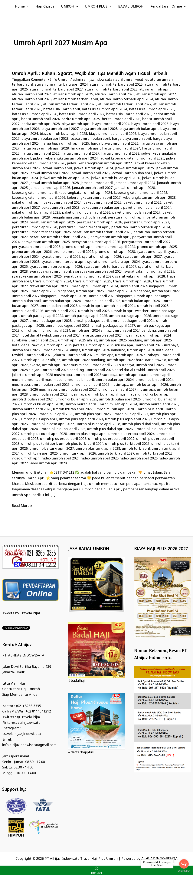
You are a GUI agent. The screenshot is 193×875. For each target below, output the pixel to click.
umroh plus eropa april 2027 (111, 439)
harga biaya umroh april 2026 (114, 143)
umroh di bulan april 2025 (76, 399)
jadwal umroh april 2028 (90, 173)
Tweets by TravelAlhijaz (21, 613)
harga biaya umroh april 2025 (65, 143)
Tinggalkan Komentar (29, 79)
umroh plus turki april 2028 (98, 448)
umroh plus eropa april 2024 (131, 434)
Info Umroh (60, 79)
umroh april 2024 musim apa (118, 335)
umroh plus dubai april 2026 (110, 429)
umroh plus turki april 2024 (81, 444)
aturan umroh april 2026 (114, 94)
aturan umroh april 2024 (31, 94)
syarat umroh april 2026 (101, 257)
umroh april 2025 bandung (120, 340)
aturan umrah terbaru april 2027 (56, 89)
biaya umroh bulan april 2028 (45, 139)
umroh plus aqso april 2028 (98, 424)
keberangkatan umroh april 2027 (93, 198)
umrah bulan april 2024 (62, 301)
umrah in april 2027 (60, 311)
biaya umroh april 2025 (149, 124)
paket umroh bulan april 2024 (147, 208)
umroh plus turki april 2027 (52, 448)
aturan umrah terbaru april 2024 (61, 84)
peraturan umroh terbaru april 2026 (102, 232)
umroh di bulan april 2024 (33, 399)
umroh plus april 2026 (93, 414)
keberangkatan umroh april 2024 (85, 193)
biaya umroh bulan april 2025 (63, 134)
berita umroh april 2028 (40, 124)
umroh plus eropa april (87, 434)
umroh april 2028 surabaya (95, 375)
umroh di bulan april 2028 (42, 404)
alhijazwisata (30, 723)
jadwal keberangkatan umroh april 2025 (132, 158)
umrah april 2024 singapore (142, 286)
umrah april (79, 286)
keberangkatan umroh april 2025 (140, 193)
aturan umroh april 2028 (31, 99)
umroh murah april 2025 (158, 404)
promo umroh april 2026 (32, 252)
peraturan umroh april (126, 217)
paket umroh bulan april (101, 208)
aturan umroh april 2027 (156, 94)
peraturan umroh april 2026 (99, 222)
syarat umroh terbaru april (63, 262)
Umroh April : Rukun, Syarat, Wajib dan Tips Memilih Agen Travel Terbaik (89, 73)
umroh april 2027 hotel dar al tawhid (136, 360)
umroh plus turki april (39, 444)
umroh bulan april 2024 (115, 380)
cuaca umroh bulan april (90, 139)
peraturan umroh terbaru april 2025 (41, 232)
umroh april (31, 330)
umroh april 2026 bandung (103, 350)
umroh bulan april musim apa (112, 394)
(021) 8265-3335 (28, 706)
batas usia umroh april (61, 109)
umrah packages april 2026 (68, 326)
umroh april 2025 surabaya (156, 345)
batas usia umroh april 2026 (34, 114)
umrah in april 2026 (27, 311)
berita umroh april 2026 (121, 119)
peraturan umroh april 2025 (52, 222)
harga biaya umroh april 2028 (45, 148)
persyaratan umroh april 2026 (96, 242)
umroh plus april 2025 (55, 414)
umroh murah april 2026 (31, 409)
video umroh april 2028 (48, 463)
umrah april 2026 (90, 291)
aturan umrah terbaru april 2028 (110, 89)
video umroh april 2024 (61, 458)
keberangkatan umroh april (34, 193)
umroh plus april (149, 409)
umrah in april (90, 306)
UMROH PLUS (96, 6)
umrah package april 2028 (51, 321)
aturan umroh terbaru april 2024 (126, 99)
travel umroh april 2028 (49, 286)
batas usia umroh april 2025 (151, 109)
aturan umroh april (154, 89)
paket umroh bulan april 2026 (86, 212)
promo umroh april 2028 (115, 252)
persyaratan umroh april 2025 (45, 242)
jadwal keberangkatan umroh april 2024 (65, 158)
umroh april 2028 (150, 365)
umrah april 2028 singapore (110, 296)
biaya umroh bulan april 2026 (112, 134)
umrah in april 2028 (94, 311)
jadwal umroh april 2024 (93, 168)
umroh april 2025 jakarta (64, 345)
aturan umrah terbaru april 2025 (116, 84)
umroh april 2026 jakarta (45, 355)
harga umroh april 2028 (120, 153)
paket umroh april (26, 202)
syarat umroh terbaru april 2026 (56, 267)
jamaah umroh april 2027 (92, 188)
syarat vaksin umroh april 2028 (140, 276)
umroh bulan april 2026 (149, 385)
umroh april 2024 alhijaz (91, 330)
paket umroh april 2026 (142, 202)
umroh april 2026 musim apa (90, 355)
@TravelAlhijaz (29, 717)
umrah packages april (91, 321)
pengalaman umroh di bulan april (79, 217)
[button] (27, 6)
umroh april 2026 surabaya (137, 355)
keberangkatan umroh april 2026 (38, 198)
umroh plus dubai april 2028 (44, 434)
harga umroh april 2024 (121, 148)
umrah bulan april (26, 301)
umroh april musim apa (44, 380)
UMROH (67, 6)
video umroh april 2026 (139, 458)
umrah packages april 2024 (132, 321)
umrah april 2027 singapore (34, 296)
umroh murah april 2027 (73, 409)
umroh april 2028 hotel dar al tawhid (115, 370)
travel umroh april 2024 (52, 281)
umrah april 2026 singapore (128, 291)
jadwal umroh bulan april (131, 173)
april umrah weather (131, 79)
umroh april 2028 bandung (62, 370)
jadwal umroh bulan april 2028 (54, 183)
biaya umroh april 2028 (99, 129)
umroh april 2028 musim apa (48, 375)
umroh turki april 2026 (78, 453)
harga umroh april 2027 (80, 153)
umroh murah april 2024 (117, 404)
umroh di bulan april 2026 (120, 399)
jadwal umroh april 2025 (134, 168)
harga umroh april (85, 148)
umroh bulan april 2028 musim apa (58, 394)
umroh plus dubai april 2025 (62, 429)
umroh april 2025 (42, 340)
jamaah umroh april (97, 183)
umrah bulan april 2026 (141, 301)
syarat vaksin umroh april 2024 (98, 271)
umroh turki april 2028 (154, 453)
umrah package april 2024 (42, 316)
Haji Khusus (44, 6)
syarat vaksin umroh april (50, 271)
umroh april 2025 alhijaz (77, 340)
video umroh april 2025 (100, 458)
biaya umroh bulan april (138, 129)
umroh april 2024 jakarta (73, 335)
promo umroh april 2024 (115, 247)
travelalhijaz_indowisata (21, 734)
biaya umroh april (76, 124)
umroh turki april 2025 (39, 453)
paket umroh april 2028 (60, 208)
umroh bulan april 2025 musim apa (99, 385)
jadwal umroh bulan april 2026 (115, 178)
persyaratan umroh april (110, 237)
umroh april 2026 (26, 350)
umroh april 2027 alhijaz (40, 360)
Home (20, 6)
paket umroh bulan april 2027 (136, 212)
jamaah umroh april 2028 (134, 188)
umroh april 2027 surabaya (112, 365)
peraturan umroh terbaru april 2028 (59, 237)
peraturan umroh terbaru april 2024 (140, 227)
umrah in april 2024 (119, 306)
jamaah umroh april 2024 (135, 183)
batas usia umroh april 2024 (104, 109)
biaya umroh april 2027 (60, 129)
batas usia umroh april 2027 (81, 114)
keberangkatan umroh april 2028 (149, 198)
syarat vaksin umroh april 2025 (149, 271)
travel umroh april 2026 (132, 281)
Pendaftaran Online (166, 6)
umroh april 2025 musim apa (109, 345)
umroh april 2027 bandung (83, 360)
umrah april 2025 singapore (52, 291)
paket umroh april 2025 (102, 202)
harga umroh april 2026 (40, 153)
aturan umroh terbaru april (75, 99)
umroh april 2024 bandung (134, 330)
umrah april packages (152, 296)
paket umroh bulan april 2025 (36, 212)
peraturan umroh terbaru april (84, 227)
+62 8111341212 (38, 711)
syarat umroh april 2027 (142, 257)
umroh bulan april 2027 (77, 389)
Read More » (22, 505)
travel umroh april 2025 (92, 281)
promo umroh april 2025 (157, 247)
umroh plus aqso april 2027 (52, 424)
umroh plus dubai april (140, 424)
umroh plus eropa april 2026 (63, 439)
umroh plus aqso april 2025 (127, 419)
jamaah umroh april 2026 (50, 188)
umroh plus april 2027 (130, 414)
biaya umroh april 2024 (110, 124)
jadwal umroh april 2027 (49, 173)
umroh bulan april (79, 380)
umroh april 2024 (56, 330)
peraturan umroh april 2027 (146, 222)
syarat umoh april (151, 252)
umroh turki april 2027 (116, 453)
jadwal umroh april (56, 168)
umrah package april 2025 (86, 316)
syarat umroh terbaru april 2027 (110, 267)
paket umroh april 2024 (62, 202)
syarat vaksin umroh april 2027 (88, 276)
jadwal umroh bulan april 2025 (64, 178)
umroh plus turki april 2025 (127, 444)
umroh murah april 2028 (114, 409)
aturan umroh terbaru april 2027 (124, 104)
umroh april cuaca (134, 375)
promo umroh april (77, 247)
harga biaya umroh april (131, 139)
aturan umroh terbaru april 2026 (69, 104)
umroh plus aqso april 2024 (81, 419)
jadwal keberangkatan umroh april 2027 (99, 163)
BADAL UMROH (130, 6)
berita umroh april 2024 (40, 119)
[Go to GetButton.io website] (184, 871)
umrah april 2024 (104, 286)
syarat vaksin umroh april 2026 (37, 276)
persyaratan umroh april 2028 (36, 247)
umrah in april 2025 (152, 306)
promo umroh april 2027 (73, 252)
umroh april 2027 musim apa (65, 365)
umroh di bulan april (155, 394)
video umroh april (26, 458)
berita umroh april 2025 (80, 119)
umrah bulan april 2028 (58, 306)
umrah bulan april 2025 (101, 301)
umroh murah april (80, 404)
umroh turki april (136, 448)
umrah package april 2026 (130, 316)
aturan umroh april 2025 (73, 94)
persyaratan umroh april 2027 (146, 242)
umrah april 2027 (166, 291)
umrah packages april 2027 (113, 326)
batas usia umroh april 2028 (128, 114)
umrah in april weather (129, 311)
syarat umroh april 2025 (60, 257)
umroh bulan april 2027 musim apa (126, 389)
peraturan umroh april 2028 (34, 227)
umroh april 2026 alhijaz (60, 350)
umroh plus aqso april (39, 419)
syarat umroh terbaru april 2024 (113, 262)
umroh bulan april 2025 (51, 385)
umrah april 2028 (72, 296)
